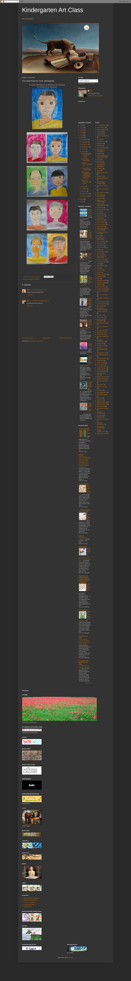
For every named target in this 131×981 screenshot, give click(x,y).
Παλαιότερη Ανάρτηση (65, 338)
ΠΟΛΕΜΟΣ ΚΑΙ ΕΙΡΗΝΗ (90, 256)
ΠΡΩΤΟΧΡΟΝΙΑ (101, 247)
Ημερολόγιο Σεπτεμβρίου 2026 (88, 587)
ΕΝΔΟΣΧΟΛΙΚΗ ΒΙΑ (102, 178)
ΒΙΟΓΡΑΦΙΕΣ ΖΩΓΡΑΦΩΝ (85, 159)
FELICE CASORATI (102, 326)
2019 (81, 125)
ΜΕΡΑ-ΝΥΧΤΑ (101, 216)
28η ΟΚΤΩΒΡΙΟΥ (101, 129)
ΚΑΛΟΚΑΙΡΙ (30, 279)
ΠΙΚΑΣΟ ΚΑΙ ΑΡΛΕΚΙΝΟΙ (90, 384)
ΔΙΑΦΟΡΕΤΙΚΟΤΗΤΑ (102, 172)
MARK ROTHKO (101, 379)
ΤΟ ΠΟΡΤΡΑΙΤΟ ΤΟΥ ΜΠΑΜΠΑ (86, 169)
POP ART (99, 398)
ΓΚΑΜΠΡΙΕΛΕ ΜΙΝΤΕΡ (101, 165)
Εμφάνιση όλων (88, 683)
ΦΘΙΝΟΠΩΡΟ (100, 266)
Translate (92, 83)
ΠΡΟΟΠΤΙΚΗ (100, 245)
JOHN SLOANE (101, 363)
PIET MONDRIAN (102, 392)
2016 (81, 132)
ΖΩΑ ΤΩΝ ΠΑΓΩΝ (102, 192)
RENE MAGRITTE (102, 402)
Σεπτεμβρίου (85, 147)
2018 (81, 128)
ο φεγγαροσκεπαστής (29, 904)
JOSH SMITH (100, 365)
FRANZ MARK (101, 332)
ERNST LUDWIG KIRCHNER (101, 320)
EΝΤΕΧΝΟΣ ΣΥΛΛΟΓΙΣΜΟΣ (101, 308)
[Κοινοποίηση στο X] (49, 277)
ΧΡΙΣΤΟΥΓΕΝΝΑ (101, 280)
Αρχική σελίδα (46, 338)
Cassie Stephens (84, 484)
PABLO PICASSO (102, 386)
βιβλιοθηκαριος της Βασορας (32, 898)
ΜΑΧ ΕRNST (100, 214)
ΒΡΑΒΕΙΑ (99, 153)
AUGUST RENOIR (102, 289)
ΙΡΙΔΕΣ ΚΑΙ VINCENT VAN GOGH (86, 182)
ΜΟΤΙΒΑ (99, 218)
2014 (81, 137)
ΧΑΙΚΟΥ (99, 272)
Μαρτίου (84, 191)
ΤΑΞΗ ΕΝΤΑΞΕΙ (101, 259)
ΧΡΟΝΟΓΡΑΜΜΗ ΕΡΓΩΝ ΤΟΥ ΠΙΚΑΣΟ (86, 155)
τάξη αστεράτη (83, 547)
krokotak (81, 536)
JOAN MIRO (100, 360)
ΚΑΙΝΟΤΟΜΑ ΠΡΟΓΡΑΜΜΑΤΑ (101, 204)
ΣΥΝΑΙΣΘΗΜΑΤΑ (101, 252)
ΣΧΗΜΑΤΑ (99, 254)
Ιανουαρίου (85, 196)
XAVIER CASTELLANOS (101, 430)
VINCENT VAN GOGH (103, 419)
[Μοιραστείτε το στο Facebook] (51, 277)
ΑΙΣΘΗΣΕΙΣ (100, 134)
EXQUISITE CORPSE (103, 323)
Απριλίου (84, 189)
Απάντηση (30, 295)
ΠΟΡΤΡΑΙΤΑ (36, 279)
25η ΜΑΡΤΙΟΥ (101, 127)
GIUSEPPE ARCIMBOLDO (101, 340)
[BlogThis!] (47, 277)
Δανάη (29, 289)
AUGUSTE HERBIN (102, 291)
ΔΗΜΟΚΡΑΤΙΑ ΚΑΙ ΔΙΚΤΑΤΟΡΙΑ (90, 302)
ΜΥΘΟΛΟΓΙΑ (100, 220)
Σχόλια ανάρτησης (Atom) (36, 341)
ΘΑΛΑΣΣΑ (99, 198)
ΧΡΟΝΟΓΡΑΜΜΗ (101, 282)
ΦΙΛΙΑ (98, 268)
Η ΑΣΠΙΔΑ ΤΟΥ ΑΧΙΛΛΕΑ (101, 195)
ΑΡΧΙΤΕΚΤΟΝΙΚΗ (102, 148)
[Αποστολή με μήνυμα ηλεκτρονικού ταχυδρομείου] (45, 277)
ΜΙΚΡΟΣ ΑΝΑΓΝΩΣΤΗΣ (30, 900)
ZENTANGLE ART (102, 433)
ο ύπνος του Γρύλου (29, 902)
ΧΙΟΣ (98, 278)
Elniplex (81, 454)
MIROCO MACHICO (102, 381)
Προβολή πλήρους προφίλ (95, 95)
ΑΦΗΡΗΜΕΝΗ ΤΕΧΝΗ (101, 150)
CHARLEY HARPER (102, 298)
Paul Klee (99, 390)
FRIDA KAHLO (101, 334)
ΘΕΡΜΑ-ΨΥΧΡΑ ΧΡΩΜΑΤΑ (101, 201)
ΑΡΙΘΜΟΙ (99, 145)
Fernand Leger (101, 330)
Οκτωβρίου (85, 144)
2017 (81, 130)
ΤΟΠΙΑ (99, 264)
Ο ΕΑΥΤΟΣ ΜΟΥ (101, 224)
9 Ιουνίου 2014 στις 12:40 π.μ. (41, 300)
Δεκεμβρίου (85, 139)
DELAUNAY (100, 306)
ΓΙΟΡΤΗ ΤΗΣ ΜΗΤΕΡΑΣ (100, 162)
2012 (81, 201)
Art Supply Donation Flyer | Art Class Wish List (84, 667)
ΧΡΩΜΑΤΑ (100, 285)
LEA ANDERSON (101, 371)
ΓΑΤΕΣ (98, 159)
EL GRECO (100, 315)
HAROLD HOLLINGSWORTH (102, 348)
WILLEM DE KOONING (100, 427)
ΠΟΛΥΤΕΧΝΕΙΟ (101, 241)
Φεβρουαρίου (85, 193)
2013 (81, 199)
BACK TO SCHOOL (102, 294)
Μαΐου (83, 186)
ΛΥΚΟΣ (99, 212)
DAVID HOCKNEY (102, 304)
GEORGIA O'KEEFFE (102, 336)
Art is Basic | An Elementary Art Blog (83, 662)
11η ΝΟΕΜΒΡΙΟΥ (102, 125)
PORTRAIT (100, 400)
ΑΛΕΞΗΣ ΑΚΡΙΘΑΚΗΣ (103, 136)
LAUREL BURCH (102, 369)
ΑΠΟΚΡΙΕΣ (100, 143)
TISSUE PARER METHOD (101, 416)
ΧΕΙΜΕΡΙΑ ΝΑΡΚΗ (102, 274)
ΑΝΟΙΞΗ (99, 139)
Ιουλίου (84, 149)
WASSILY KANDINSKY (100, 423)
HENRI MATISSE (101, 353)
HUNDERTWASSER (102, 355)
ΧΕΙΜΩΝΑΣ (100, 276)
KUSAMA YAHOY (101, 367)
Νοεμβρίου (85, 142)
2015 (81, 135)
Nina (28, 300)
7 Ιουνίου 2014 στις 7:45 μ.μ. (39, 289)
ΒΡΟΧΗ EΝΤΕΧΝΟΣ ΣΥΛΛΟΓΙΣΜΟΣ (102, 156)
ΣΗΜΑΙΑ (99, 249)
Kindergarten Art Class (52, 9)
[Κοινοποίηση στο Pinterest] (53, 277)
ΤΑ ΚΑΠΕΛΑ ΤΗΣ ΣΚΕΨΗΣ (101, 256)
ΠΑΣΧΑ (99, 235)
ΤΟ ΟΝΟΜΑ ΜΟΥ (90, 344)
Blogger (71, 957)
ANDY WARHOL (101, 287)
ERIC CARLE (100, 317)
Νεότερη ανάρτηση (28, 338)
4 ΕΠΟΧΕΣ (100, 131)
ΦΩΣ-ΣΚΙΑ (100, 270)
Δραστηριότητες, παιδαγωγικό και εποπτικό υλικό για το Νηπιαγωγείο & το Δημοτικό (84, 579)
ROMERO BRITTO (102, 404)
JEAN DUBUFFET (102, 358)
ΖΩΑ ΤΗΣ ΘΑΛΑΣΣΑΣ (102, 189)
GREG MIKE (100, 343)
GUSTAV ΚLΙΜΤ (101, 345)
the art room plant (84, 428)
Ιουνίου (84, 151)
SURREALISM (101, 406)
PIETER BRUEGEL (102, 394)
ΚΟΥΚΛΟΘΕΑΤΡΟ (102, 209)
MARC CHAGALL (102, 377)
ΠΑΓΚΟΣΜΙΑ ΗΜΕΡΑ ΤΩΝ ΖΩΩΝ (102, 229)
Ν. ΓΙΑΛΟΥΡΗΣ (101, 222)
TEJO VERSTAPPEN (102, 408)
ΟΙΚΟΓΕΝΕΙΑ (100, 226)
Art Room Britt (83, 610)
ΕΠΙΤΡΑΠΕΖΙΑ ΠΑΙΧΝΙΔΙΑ (101, 182)
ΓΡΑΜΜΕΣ (100, 168)
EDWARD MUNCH (102, 311)
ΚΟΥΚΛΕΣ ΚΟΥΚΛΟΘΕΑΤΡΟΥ (86, 164)
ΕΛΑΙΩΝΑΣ (100, 176)
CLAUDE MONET (102, 302)
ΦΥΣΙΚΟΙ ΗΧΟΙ (28, 906)
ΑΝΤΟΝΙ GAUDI (101, 141)
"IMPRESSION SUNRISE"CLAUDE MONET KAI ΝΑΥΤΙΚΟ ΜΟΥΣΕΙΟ (86, 175)
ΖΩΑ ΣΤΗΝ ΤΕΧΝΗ (102, 185)
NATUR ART (100, 384)
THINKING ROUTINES (100, 412)
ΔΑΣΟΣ (99, 170)
